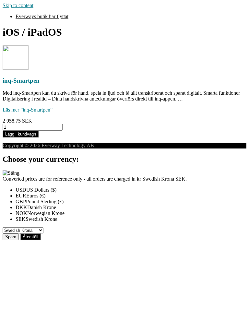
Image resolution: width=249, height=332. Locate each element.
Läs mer (28, 110)
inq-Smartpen (21, 80)
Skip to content (18, 5)
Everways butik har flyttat (42, 16)
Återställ (30, 236)
